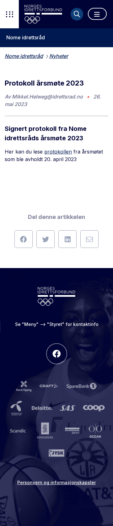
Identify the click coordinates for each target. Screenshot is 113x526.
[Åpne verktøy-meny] (9, 14)
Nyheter (58, 56)
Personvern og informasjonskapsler (56, 482)
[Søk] (77, 14)
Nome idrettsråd (25, 38)
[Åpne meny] (97, 14)
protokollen (58, 151)
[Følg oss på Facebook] (56, 353)
